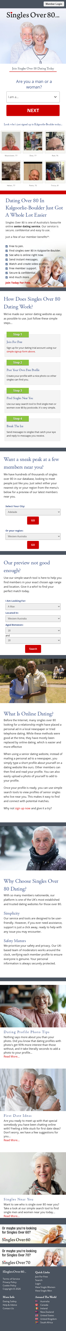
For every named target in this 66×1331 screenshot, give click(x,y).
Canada (44, 1304)
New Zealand (47, 1311)
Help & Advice (10, 1304)
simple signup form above (21, 351)
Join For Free (41, 1276)
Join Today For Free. (18, 282)
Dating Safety (9, 1301)
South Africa (46, 1322)
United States (47, 1315)
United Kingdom (48, 1318)
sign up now (22, 808)
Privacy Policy (9, 1282)
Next (33, 110)
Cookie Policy (9, 1285)
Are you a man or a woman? (34, 84)
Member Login (54, 4)
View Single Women (45, 1287)
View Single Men (43, 1290)
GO (33, 520)
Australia (45, 1301)
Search (33, 648)
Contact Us (8, 1308)
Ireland (43, 1308)
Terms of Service (11, 1278)
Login (38, 1283)
